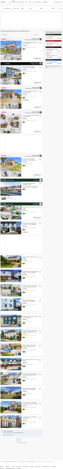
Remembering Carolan (46, 466)
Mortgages (44, 2)
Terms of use (7, 466)
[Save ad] (40, 43)
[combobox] (14, 8)
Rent (26, 2)
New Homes (21, 2)
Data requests (37, 466)
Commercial (38, 2)
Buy (10, 2)
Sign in (60, 2)
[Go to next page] (24, 439)
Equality (32, 466)
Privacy (13, 466)
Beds (41, 8)
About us (1, 466)
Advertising (54, 466)
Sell (33, 2)
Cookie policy (18, 466)
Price (31, 8)
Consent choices (26, 466)
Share (30, 2)
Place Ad (56, 2)
